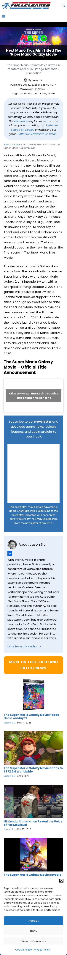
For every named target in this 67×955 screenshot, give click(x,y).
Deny (33, 931)
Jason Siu (37, 80)
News (41, 89)
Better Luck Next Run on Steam (38, 134)
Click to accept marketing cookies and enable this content (33, 396)
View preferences (33, 941)
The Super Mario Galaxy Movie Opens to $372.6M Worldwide (33, 770)
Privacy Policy (42, 949)
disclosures (21, 121)
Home (7, 144)
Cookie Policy (23, 949)
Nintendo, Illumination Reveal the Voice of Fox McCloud (33, 823)
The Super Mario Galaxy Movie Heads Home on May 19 (31, 716)
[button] (61, 881)
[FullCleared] (26, 5)
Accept (33, 921)
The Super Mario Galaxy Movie (37, 93)
